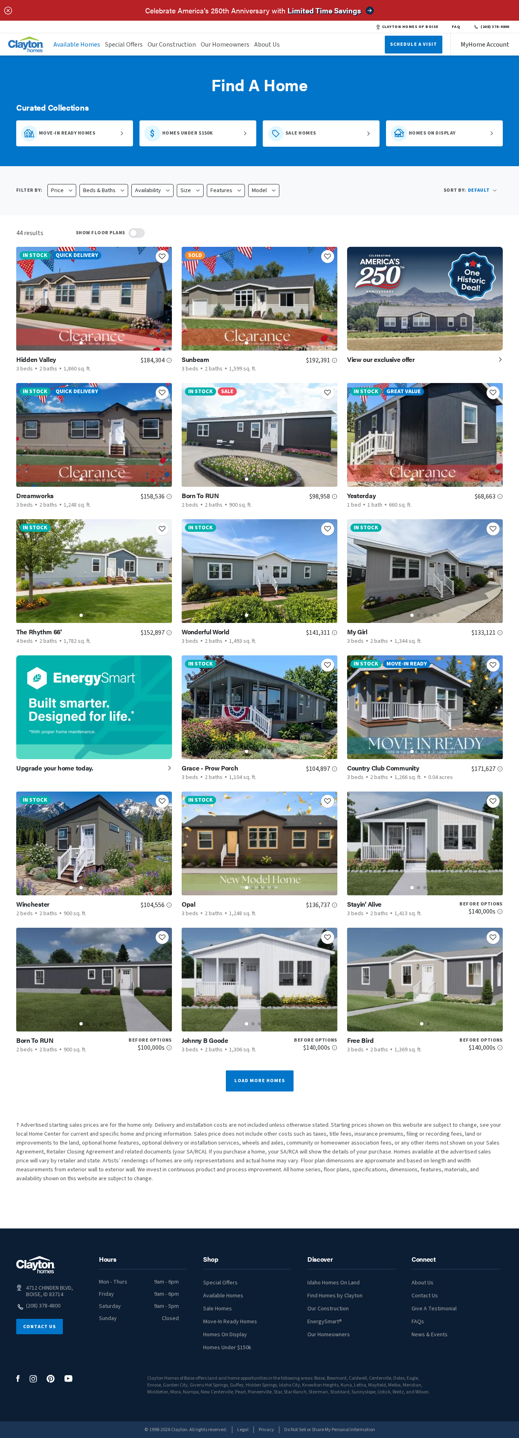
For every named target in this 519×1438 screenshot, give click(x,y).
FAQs (418, 1322)
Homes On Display (225, 1335)
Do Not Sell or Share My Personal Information (329, 1429)
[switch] (136, 233)
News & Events (430, 1335)
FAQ (456, 26)
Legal (243, 1429)
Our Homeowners (225, 44)
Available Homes (77, 44)
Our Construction (172, 44)
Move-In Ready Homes (230, 1322)
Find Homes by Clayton (334, 1296)
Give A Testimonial (434, 1309)
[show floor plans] (137, 233)
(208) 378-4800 (494, 27)
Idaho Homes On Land (333, 1283)
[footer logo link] (35, 1264)
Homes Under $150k (227, 1348)
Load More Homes (259, 1080)
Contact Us (39, 1326)
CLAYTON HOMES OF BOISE (410, 26)
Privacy (266, 1429)
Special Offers (124, 44)
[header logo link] (25, 44)
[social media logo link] (18, 1378)
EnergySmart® (324, 1322)
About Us (267, 44)
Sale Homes (217, 1309)
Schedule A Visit (413, 44)
